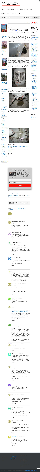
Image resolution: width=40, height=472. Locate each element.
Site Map (3, 13)
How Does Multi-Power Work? (34, 69)
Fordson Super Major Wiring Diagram (35, 77)
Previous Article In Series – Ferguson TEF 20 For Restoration (18, 147)
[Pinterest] (24, 202)
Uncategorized (4, 161)
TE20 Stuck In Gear (34, 67)
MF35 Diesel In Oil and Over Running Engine (35, 93)
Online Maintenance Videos (11, 9)
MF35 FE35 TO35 (3, 124)
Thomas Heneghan (14, 436)
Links (32, 116)
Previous (24, 22)
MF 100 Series (3, 115)
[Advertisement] (22, 120)
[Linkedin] (22, 203)
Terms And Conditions (13, 459)
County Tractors (34, 42)
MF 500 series (3, 118)
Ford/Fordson (4, 104)
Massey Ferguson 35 (34, 38)
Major (3, 112)
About (8, 13)
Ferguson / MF (4, 101)
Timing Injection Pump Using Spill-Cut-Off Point (34, 56)
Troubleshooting (4, 159)
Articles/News (4, 89)
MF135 (3, 121)
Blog (31, 9)
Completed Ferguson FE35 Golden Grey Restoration (35, 88)
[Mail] (27, 203)
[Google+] (27, 202)
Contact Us (14, 13)
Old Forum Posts (3, 131)
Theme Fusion (33, 470)
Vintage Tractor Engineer (13, 195)
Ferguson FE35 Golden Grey (34, 40)
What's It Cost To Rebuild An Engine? (34, 48)
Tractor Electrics (4, 147)
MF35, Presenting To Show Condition (18, 193)
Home (2, 9)
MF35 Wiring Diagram (34, 60)
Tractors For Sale (4, 154)
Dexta (3, 93)
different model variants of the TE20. (19, 311)
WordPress (27, 470)
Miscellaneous (4, 128)
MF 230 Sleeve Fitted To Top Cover (35, 99)
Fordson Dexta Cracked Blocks (34, 62)
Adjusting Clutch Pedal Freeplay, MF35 (34, 44)
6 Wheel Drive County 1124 (34, 64)
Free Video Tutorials (4, 107)
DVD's (3, 96)
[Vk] (25, 203)
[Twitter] (22, 202)
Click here (16, 30)
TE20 (27, 195)
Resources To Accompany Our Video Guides (34, 109)
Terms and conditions (33, 118)
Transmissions (4, 156)
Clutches (4, 91)
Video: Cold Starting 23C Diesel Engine (35, 104)
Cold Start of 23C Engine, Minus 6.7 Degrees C (34, 82)
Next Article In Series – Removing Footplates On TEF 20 (18, 150)
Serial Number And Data (4, 141)
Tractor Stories (3, 150)
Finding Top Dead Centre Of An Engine (34, 52)
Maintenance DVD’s (24, 9)
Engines (3, 98)
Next (28, 22)
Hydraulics (4, 109)
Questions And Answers (4, 136)
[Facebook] (20, 202)
